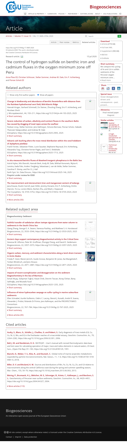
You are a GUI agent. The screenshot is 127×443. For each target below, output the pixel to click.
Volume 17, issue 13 (23, 36)
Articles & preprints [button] (36, 14)
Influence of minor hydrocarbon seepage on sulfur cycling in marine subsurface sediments (42, 294)
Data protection (30, 437)
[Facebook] (113, 88)
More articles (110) (17, 386)
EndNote (105, 58)
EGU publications (110, 14)
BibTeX (104, 54)
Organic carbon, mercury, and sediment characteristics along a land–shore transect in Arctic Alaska (44, 254)
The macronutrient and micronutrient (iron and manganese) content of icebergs (43, 183)
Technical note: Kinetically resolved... (113, 148)
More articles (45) (16, 315)
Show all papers (46, 95)
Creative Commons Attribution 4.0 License (84, 432)
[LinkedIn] (118, 88)
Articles (9, 36)
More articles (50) (16, 199)
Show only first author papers (22, 95)
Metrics (76, 42)
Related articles (88, 42)
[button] (86, 36)
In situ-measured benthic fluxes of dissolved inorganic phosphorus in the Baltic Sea (44, 160)
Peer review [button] (72, 14)
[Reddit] (108, 88)
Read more (106, 80)
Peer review (64, 42)
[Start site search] (119, 36)
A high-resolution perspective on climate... (115, 137)
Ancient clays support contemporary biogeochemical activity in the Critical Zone (43, 239)
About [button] (97, 14)
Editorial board (86, 14)
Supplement (107, 51)
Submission (52, 14)
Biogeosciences (105, 7)
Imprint (18, 437)
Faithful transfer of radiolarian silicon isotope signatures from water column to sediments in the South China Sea (42, 224)
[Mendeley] (102, 88)
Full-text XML (107, 47)
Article (53, 42)
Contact (9, 437)
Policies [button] (61, 14)
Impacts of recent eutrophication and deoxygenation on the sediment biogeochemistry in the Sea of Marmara (38, 274)
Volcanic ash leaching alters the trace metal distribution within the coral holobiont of (44, 142)
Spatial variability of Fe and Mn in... (115, 125)
